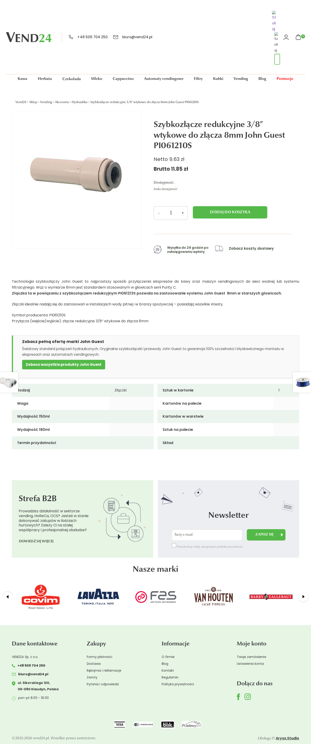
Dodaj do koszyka (230, 212)
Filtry (198, 79)
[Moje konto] (286, 37)
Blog (262, 79)
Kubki (218, 79)
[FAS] (156, 597)
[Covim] (40, 597)
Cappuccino (123, 79)
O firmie (168, 657)
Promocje (285, 79)
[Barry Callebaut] (271, 597)
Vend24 (20, 102)
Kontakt (168, 670)
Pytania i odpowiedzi (103, 684)
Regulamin (170, 677)
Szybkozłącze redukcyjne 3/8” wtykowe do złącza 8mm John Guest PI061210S (144, 102)
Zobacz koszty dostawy (251, 248)
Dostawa (94, 663)
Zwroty (92, 677)
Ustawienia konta (250, 663)
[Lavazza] (98, 597)
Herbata (45, 79)
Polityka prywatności (178, 684)
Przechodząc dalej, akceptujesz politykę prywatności (209, 547)
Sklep (33, 102)
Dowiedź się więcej (36, 541)
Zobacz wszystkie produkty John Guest (64, 364)
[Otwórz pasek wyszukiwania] (275, 22)
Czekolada (71, 79)
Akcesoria (62, 102)
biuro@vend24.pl (137, 37)
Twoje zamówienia (251, 657)
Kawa (22, 79)
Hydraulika (79, 102)
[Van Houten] (213, 597)
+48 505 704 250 (92, 37)
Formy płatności (99, 657)
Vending (241, 79)
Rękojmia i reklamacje (104, 670)
